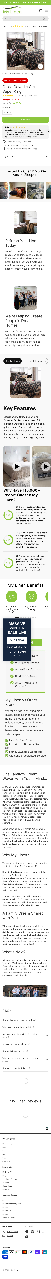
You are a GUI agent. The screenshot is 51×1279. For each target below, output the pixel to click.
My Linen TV (7, 1172)
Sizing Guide (7, 1186)
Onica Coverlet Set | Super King (21, 74)
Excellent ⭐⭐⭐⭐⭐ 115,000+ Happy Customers (25, 26)
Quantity (6, 107)
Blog (4, 1176)
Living (4, 1154)
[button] (2, 132)
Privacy (5, 1214)
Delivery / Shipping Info (11, 1204)
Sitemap (5, 1183)
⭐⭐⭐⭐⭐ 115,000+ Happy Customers (19, 95)
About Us (5, 1200)
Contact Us (6, 1211)
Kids (4, 1158)
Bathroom (6, 1151)
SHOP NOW (17, 640)
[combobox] (25, 18)
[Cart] (40, 10)
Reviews (5, 1190)
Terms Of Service (9, 1218)
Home (4, 74)
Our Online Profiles (9, 1179)
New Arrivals (7, 1144)
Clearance (6, 1161)
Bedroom (5, 1147)
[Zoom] (40, 66)
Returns (5, 1207)
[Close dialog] (27, 622)
